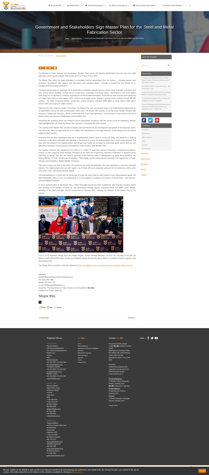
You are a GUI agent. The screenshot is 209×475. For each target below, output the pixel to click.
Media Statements (77, 38)
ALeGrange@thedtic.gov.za (55, 441)
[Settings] (54, 68)
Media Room (146, 133)
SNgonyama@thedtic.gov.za (55, 448)
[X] (40, 302)
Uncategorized (146, 148)
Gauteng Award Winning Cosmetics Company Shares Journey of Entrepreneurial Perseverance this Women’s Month (155, 80)
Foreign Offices (113, 405)
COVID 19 (145, 130)
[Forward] (50, 68)
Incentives (81, 350)
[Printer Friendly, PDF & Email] (50, 307)
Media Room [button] (74, 5)
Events (143, 169)
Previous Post (44, 317)
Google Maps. (126, 386)
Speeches (144, 145)
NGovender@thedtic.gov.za (55, 364)
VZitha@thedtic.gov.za (53, 416)
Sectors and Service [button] (119, 5)
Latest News (145, 159)
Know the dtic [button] (56, 5)
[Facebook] (144, 120)
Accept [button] (202, 471)
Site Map (144, 164)
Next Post (132, 317)
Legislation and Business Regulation (88, 348)
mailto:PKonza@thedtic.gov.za (55, 455)
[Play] (41, 68)
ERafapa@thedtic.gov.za (54, 409)
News (144, 141)
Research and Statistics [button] (173, 5)
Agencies (80, 357)
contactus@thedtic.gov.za (116, 374)
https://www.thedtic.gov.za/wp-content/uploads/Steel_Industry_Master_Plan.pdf (105, 265)
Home (67, 38)
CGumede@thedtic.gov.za (54, 371)
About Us (144, 153)
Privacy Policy (82, 362)
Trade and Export (83, 355)
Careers (144, 175)
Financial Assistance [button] (95, 5)
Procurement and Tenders (146, 5)
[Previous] (45, 68)
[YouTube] (157, 120)
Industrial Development (84, 353)
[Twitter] (150, 120)
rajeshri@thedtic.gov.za (53, 378)
